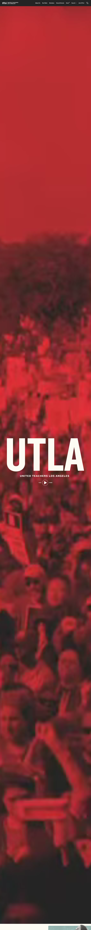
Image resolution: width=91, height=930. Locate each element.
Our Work (44, 3)
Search (73, 3)
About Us (37, 3)
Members (51, 3)
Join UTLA (81, 3)
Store (67, 3)
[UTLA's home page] (10, 3)
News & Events (60, 3)
